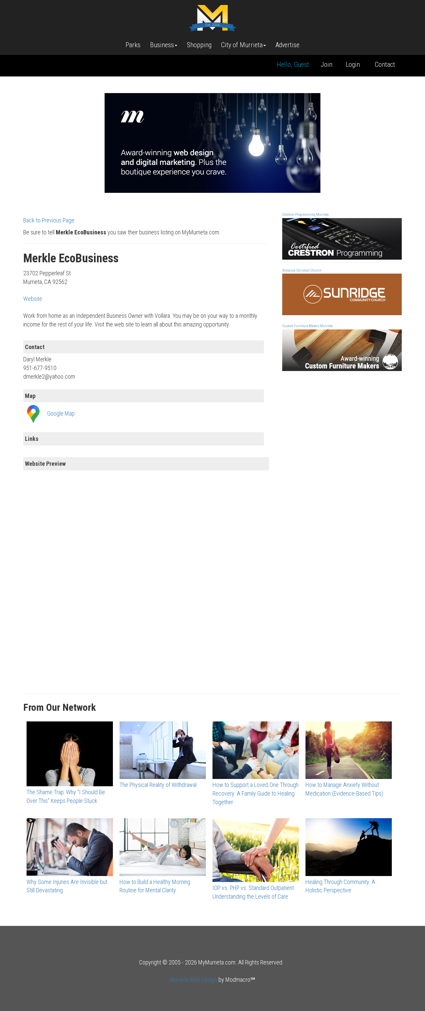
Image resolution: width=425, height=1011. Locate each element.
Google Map (61, 413)
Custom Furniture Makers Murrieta (307, 326)
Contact (385, 64)
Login (353, 64)
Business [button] (162, 45)
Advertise (287, 45)
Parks (133, 45)
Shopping (199, 45)
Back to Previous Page (48, 220)
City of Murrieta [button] (242, 45)
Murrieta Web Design (193, 979)
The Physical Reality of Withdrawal (158, 784)
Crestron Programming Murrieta (305, 214)
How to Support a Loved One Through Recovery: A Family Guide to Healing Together (255, 793)
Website (32, 298)
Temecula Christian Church (301, 270)
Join (326, 64)
